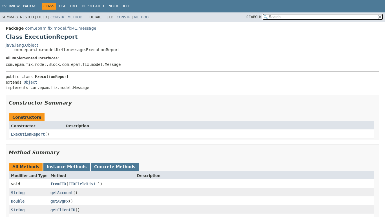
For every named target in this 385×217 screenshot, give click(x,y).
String (18, 192)
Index (112, 6)
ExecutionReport (28, 134)
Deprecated (93, 6)
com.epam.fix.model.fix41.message (60, 28)
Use (62, 6)
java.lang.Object (22, 45)
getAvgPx (59, 201)
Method (75, 17)
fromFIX (58, 184)
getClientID (62, 210)
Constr (57, 17)
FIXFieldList (82, 184)
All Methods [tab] (25, 166)
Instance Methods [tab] (67, 166)
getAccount (61, 192)
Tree (74, 6)
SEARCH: (253, 17)
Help (125, 6)
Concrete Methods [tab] (114, 166)
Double (18, 201)
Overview (11, 6)
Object (30, 82)
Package (31, 6)
